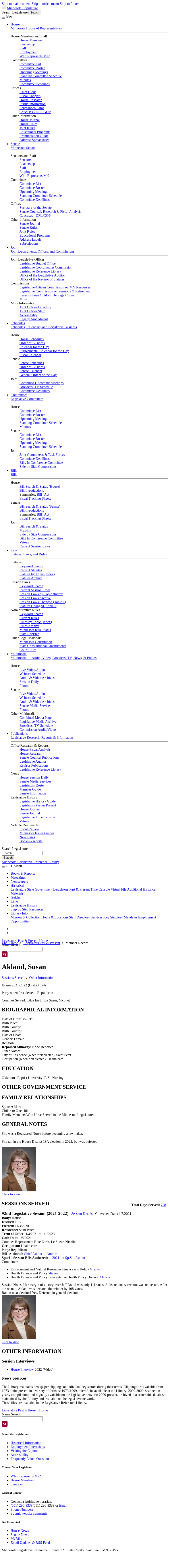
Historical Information (26, 1443)
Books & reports (30, 841)
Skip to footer (69, 4)
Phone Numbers (22, 1509)
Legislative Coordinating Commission (45, 267)
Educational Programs (34, 132)
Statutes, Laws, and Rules (29, 554)
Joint (14, 247)
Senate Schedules (31, 363)
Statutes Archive (30, 578)
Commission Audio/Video (37, 729)
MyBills (25, 530)
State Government (39, 889)
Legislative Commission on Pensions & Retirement (55, 291)
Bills (14, 470)
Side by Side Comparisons (37, 466)
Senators (25, 160)
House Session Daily (34, 777)
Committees (19, 395)
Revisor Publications (33, 765)
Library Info (19, 913)
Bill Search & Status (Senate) (39, 506)
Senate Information (32, 793)
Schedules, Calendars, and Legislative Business (44, 327)
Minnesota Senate (23, 148)
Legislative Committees (27, 399)
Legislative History (24, 905)
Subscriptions (28, 243)
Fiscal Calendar (30, 355)
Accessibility (28, 315)
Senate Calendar (30, 371)
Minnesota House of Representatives (36, 28)
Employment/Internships (28, 1447)
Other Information (41, 978)
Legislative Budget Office (37, 263)
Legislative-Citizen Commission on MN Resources (55, 287)
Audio (40, 670)
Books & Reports (23, 873)
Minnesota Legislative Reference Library (30, 862)
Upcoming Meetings (33, 72)
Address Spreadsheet (34, 140)
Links (15, 901)
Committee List (30, 64)
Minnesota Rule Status (35, 630)
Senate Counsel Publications (39, 757)
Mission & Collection (26, 917)
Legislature (18, 889)
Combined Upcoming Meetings (41, 383)
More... (24, 299)
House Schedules (31, 339)
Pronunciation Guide (33, 136)
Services (96, 917)
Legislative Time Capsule (37, 817)
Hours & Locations (54, 917)
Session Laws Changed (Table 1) (42, 602)
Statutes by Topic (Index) (37, 574)
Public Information (32, 104)
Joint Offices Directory (35, 307)
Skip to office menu (45, 4)
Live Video (27, 670)
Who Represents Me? (34, 56)
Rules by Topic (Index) (35, 622)
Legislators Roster (32, 785)
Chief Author (33, 1254)
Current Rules (29, 618)
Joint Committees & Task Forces (42, 454)
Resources (36, 909)
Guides (16, 897)
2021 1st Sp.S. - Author (68, 1258)
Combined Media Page (35, 717)
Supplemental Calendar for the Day (44, 351)
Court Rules (27, 650)
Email (63, 1505)
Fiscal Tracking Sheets (35, 498)
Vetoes (24, 542)
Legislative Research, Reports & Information (42, 737)
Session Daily (29, 682)
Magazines (18, 877)
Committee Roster (32, 68)
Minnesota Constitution (35, 642)
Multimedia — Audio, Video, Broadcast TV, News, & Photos (54, 658)
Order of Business (32, 343)
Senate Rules (28, 227)
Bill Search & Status (33, 526)
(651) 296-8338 (22, 1505)
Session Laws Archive (35, 598)
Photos (24, 686)
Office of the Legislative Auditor (42, 275)
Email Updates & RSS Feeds (31, 1542)
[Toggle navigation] (3, 18)
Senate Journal (29, 223)
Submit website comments (29, 1513)
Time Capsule (100, 889)
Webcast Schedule (32, 674)
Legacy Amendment (33, 319)
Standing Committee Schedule (40, 76)
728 (163, 1205)
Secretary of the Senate (35, 207)
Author (51, 1254)
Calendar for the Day (34, 347)
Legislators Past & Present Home (25, 941)
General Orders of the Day (38, 375)
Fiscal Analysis (30, 96)
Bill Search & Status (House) (39, 486)
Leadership (27, 44)
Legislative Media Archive (37, 721)
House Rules (28, 124)
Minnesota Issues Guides (36, 833)
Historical (17, 885)
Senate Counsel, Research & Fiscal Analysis (50, 211)
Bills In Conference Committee (41, 462)
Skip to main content (16, 4)
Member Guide (30, 789)
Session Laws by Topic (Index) (41, 594)
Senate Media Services (35, 705)
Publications (19, 733)
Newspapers (19, 881)
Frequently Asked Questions (30, 1459)
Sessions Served (13, 978)
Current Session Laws (34, 546)
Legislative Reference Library (40, 271)
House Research (30, 100)
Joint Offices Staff (32, 311)
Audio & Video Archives (36, 678)
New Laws (27, 837)
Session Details (82, 1214)
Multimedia (19, 654)
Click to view (11, 1194)
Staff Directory (79, 917)
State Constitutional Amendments (42, 646)
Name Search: (11, 1414)
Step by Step (19, 909)
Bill (39, 494)
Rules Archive (29, 626)
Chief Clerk (27, 92)
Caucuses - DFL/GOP (35, 112)
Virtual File (118, 889)
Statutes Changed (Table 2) (38, 606)
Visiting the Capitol (24, 1451)
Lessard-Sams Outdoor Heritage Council (47, 295)
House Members (30, 40)
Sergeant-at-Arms (31, 108)
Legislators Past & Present (37, 805)
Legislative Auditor (32, 761)
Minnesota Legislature (22, 8)
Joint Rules (27, 128)
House (15, 24)
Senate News (20, 1535)
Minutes (25, 80)
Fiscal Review (29, 829)
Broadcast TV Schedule (36, 387)
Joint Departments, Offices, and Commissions (42, 251)
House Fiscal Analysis (34, 749)
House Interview (22, 1369)
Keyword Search (31, 566)
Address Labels (30, 239)
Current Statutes (30, 570)
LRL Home (10, 943)
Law (14, 550)
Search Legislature (15, 12)
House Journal (29, 120)
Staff (22, 48)
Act (46, 494)
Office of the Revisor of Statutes (41, 279)
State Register (29, 634)
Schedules (18, 323)
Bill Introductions (31, 490)
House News (20, 1531)
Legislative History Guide (37, 801)
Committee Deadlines (34, 84)
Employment (28, 52)
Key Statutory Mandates (120, 917)
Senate (15, 144)
